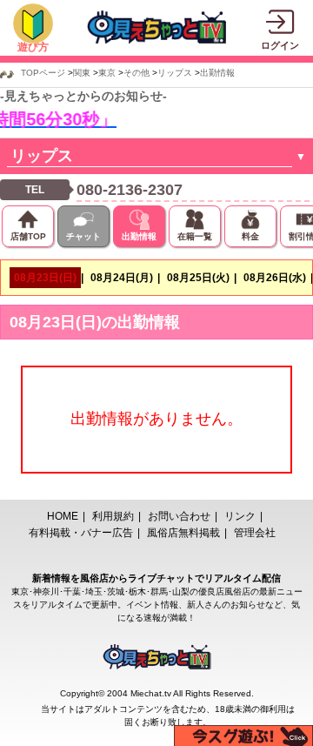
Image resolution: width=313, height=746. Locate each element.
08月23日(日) (45, 278)
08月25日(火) (198, 278)
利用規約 (113, 516)
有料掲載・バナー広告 (81, 533)
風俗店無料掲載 (183, 533)
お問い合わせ (179, 516)
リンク (240, 516)
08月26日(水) (274, 278)
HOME (62, 516)
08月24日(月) (121, 278)
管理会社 (255, 533)
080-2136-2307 (130, 189)
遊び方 (33, 47)
